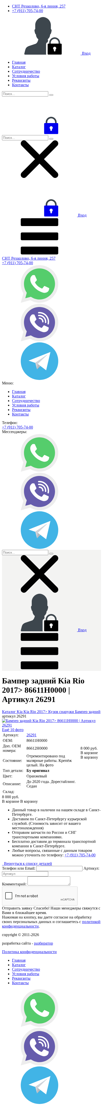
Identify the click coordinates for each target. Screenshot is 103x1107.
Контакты (20, 85)
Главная (19, 62)
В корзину (89, 755)
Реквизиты (21, 80)
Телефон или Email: (18, 868)
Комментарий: (14, 884)
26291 (31, 735)
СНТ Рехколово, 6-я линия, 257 (39, 6)
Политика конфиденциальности (29, 952)
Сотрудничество (26, 71)
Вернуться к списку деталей (27, 863)
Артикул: (91, 868)
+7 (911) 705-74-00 (27, 11)
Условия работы (25, 76)
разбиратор (43, 943)
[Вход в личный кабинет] (39, 133)
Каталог (19, 67)
